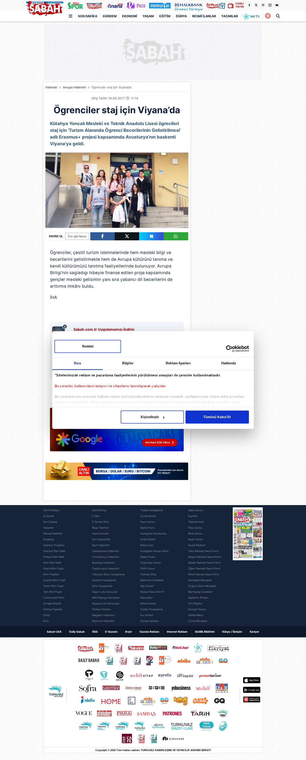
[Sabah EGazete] (248, 565)
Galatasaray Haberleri (105, 551)
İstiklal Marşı (195, 615)
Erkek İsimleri (148, 603)
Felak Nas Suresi (150, 562)
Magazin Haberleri (103, 615)
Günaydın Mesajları (200, 580)
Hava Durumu (100, 533)
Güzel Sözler (148, 539)
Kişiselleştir (150, 417)
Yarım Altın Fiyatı (53, 586)
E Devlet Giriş (100, 521)
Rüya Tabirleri (100, 527)
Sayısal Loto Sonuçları (105, 603)
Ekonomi (129, 16)
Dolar (46, 615)
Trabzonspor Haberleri (105, 568)
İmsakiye (48, 539)
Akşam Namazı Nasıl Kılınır (204, 556)
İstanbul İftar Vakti (54, 551)
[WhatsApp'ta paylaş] (176, 236)
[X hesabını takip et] (256, 5)
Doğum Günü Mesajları (202, 586)
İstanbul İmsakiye (54, 545)
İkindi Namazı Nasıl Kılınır (203, 574)
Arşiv (128, 631)
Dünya (181, 16)
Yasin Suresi (147, 521)
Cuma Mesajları (197, 621)
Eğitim (164, 16)
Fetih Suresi (147, 568)
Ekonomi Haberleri (103, 621)
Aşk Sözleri (147, 586)
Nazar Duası (147, 556)
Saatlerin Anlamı (198, 597)
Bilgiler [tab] (128, 363)
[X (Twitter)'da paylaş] (127, 236)
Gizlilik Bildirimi (205, 631)
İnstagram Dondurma (153, 533)
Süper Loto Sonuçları (105, 591)
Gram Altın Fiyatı (53, 568)
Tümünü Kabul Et (217, 417)
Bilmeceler (146, 545)
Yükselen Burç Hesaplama (108, 574)
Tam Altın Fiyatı (52, 591)
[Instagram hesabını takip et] (270, 5)
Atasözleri (146, 597)
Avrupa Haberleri (74, 87)
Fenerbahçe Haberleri (105, 556)
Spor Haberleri (101, 545)
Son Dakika (87, 16)
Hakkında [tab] (228, 363)
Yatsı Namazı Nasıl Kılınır (203, 551)
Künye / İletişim (232, 631)
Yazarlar (229, 16)
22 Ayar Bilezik (52, 603)
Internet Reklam (177, 631)
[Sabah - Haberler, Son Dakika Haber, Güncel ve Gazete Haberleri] (45, 7)
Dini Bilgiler (195, 603)
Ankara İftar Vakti (53, 556)
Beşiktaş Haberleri (103, 562)
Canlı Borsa (99, 510)
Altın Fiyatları (51, 574)
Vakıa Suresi (195, 510)
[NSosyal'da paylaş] (151, 236)
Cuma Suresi (148, 516)
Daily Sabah (77, 631)
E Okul (96, 516)
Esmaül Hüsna (197, 609)
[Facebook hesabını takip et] (249, 5)
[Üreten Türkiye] (188, 5)
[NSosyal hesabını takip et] (263, 5)
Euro (46, 621)
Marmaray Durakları (200, 591)
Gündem (110, 16)
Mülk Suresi (195, 533)
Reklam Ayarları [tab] (178, 363)
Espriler (192, 516)
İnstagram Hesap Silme (154, 551)
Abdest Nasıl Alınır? (152, 591)
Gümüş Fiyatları (52, 609)
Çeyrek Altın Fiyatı (54, 580)
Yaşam (148, 16)
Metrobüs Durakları (152, 580)
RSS (95, 631)
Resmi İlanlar (204, 16)
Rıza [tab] (77, 363)
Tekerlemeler (196, 521)
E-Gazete (111, 631)
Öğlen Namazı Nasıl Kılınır (204, 568)
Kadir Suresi (195, 539)
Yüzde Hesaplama (151, 510)
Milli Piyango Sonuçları (106, 597)
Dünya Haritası (149, 621)
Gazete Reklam (149, 631)
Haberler (51, 87)
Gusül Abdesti (196, 545)
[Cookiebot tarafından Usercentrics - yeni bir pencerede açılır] (229, 348)
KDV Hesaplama (102, 586)
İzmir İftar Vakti (52, 562)
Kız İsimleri (146, 615)
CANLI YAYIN (239, 5)
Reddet (87, 346)
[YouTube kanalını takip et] (277, 5)
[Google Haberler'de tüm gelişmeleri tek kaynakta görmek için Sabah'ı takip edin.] (117, 432)
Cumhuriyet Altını (54, 597)
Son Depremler (101, 539)
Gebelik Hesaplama (104, 580)
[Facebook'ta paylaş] (102, 236)
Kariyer (254, 631)
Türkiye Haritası (101, 609)
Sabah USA (54, 631)
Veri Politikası (51, 510)
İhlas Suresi (195, 527)
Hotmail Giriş (148, 574)
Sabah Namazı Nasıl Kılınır (204, 562)
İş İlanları (48, 516)
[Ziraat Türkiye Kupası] (267, 16)
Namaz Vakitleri (52, 533)
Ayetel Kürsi (147, 527)
